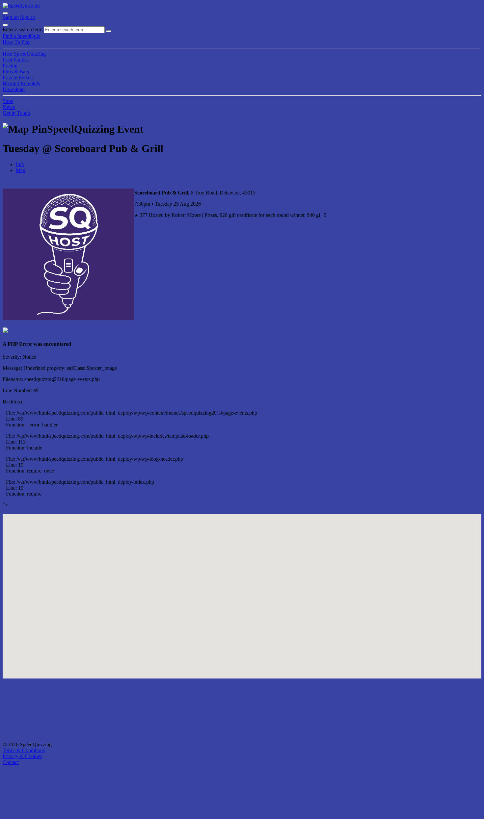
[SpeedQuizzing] (21, 5)
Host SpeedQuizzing (24, 54)
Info (20, 164)
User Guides (16, 60)
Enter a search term (22, 29)
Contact (11, 762)
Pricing (10, 65)
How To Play (17, 42)
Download (14, 89)
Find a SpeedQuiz (21, 36)
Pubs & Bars (16, 71)
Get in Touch (16, 113)
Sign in (27, 17)
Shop (8, 101)
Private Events (18, 77)
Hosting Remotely (21, 83)
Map (20, 170)
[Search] (108, 31)
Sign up (11, 17)
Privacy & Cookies (22, 756)
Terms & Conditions (24, 750)
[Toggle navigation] (5, 25)
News (9, 107)
